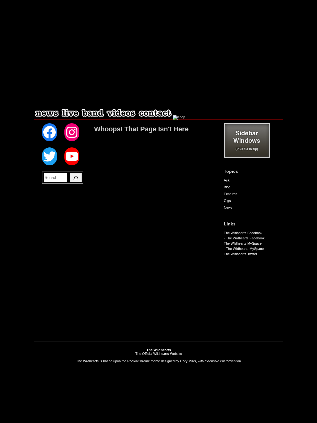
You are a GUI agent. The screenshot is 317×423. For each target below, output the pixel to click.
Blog (227, 187)
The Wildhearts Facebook (243, 233)
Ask (227, 180)
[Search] (76, 177)
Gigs (227, 201)
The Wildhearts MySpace (243, 243)
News (228, 207)
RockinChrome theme (143, 361)
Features (230, 194)
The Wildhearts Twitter (240, 254)
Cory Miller (188, 361)
